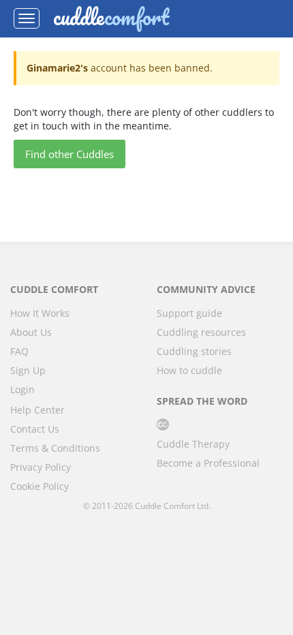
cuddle (111, 18)
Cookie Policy (39, 486)
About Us (31, 332)
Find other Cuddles (69, 154)
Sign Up (28, 370)
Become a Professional (208, 462)
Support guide (189, 313)
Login (22, 389)
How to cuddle (189, 370)
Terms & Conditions (55, 448)
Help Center (37, 409)
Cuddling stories (194, 351)
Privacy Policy (40, 467)
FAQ (19, 351)
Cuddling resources (201, 332)
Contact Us (34, 428)
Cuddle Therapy (193, 443)
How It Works (40, 313)
